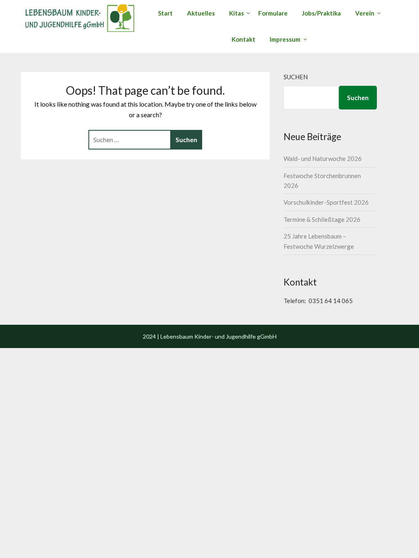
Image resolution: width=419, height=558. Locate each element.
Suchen (296, 76)
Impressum (285, 39)
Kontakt (243, 39)
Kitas (236, 13)
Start (165, 13)
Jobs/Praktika (321, 13)
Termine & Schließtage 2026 (322, 219)
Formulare (273, 13)
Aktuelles (201, 13)
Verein (364, 13)
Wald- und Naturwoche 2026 (323, 158)
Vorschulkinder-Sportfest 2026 (326, 202)
